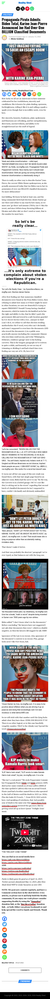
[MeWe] (29, 96)
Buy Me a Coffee (28, 904)
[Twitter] (9, 96)
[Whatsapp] (39, 96)
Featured (20, 963)
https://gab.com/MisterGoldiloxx (16, 859)
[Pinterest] (24, 96)
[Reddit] (14, 96)
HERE (24, 783)
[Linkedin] (19, 96)
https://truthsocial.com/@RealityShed (18, 873)
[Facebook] (4, 96)
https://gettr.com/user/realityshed (16, 868)
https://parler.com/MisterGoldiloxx (17, 862)
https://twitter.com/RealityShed (15, 871)
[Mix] (34, 96)
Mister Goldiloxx (17, 39)
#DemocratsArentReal (16, 729)
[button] (3, 3)
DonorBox (35, 901)
